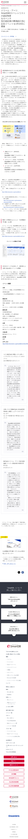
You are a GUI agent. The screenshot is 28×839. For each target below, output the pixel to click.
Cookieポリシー (14, 829)
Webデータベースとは (12, 733)
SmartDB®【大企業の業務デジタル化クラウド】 (10, 5)
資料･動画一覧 (9, 710)
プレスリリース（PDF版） (8, 36)
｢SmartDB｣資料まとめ (11, 651)
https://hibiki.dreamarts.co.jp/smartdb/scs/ (11, 192)
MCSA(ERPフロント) (14, 778)
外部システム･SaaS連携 (13, 675)
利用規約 (14, 831)
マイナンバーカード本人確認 (14, 680)
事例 (7, 689)
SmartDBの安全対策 (13, 781)
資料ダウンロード (14, 765)
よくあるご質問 (9, 706)
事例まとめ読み (9, 686)
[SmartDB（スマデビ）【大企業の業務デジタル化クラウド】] (6, 2)
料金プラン (13, 761)
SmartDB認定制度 (11, 720)
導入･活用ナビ (10, 718)
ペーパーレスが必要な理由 (13, 736)
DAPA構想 (13, 774)
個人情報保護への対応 (14, 826)
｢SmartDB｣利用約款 (11, 752)
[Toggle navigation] (25, 2)
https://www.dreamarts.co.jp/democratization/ (14, 207)
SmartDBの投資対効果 (14, 785)
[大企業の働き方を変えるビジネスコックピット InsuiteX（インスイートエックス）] (14, 801)
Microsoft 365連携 (11, 677)
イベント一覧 (9, 712)
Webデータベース (11, 664)
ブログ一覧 (8, 728)
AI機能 (8, 669)
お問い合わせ (14, 757)
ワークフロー (10, 662)
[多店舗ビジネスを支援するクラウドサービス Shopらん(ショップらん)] (14, 806)
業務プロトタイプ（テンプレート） (11, 703)
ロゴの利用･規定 (14, 834)
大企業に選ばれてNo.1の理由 (13, 654)
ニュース (24, 5)
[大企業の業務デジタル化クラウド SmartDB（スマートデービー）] (14, 797)
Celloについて (9, 749)
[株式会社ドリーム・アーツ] (14, 816)
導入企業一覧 (10, 692)
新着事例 (9, 694)
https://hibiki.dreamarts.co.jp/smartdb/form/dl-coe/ (13, 236)
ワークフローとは (11, 731)
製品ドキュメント (11, 723)
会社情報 (8, 740)
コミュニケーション (12, 667)
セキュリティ (10, 672)
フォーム (9, 659)
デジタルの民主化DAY (14, 770)
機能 (7, 656)
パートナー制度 (11, 725)
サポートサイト (9, 742)
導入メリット (10, 699)
